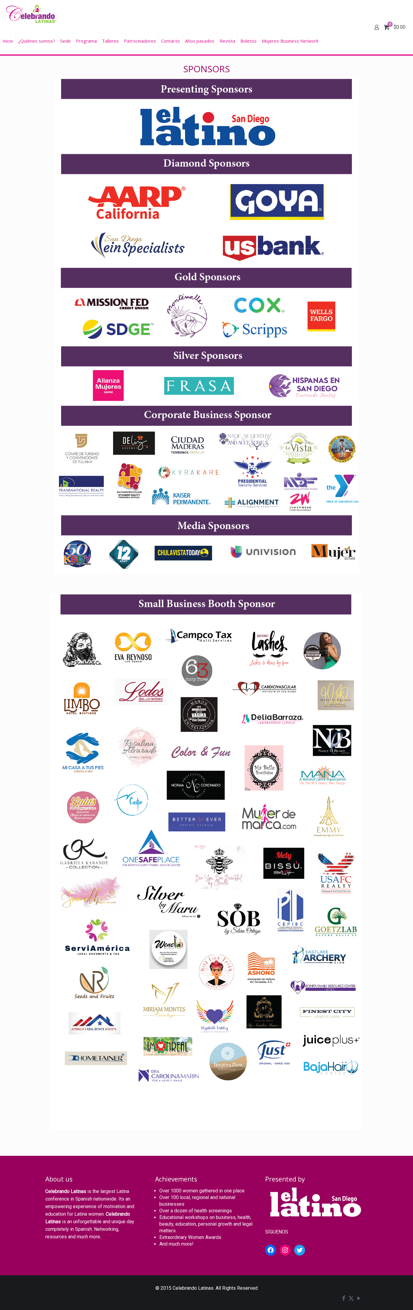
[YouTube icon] (359, 1299)
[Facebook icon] (343, 1299)
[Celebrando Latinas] (32, 13)
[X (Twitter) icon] (351, 1299)
